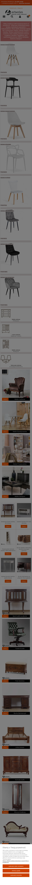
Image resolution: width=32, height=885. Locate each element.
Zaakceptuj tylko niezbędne (16, 866)
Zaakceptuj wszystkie (16, 875)
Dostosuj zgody (16, 870)
